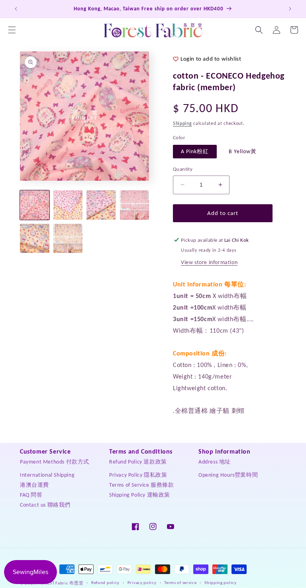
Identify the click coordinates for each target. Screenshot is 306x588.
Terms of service (180, 582)
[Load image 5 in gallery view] (34, 238)
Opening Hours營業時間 (228, 475)
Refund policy (105, 582)
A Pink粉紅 (195, 151)
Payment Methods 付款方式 (54, 461)
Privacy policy (142, 582)
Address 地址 (214, 461)
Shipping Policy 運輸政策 (139, 494)
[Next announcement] (290, 9)
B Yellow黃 (243, 151)
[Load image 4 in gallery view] (134, 205)
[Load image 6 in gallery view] (68, 238)
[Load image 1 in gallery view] (34, 205)
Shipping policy (220, 582)
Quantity (182, 169)
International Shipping (47, 475)
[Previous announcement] (16, 9)
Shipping (182, 123)
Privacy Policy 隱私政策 (138, 475)
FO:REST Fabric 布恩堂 (61, 583)
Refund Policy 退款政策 (138, 461)
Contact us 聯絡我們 (45, 504)
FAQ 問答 (31, 494)
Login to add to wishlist (210, 58)
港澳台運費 (34, 484)
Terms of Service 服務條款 (141, 484)
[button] (12, 30)
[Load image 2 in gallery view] (68, 205)
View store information (209, 262)
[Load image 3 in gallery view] (101, 205)
